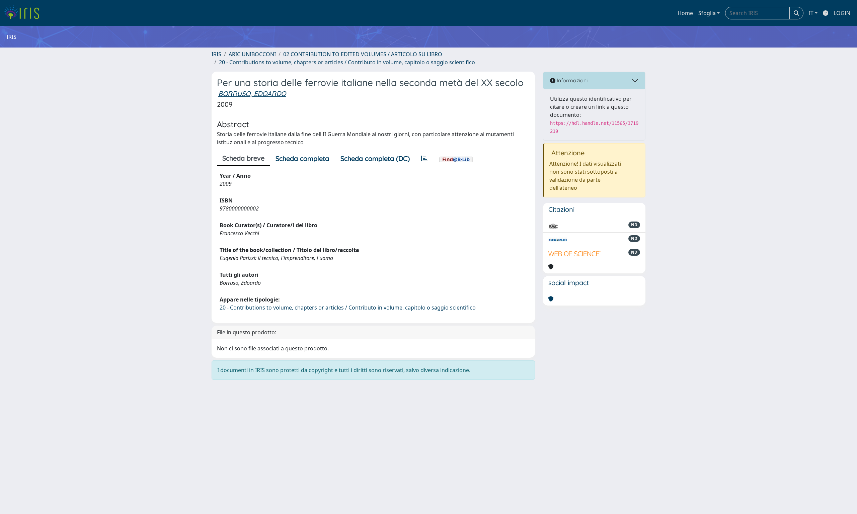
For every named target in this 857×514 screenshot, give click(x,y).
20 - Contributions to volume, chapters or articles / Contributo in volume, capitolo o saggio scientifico (347, 62)
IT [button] (811, 13)
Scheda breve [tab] (243, 158)
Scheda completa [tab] (302, 158)
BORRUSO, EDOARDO (252, 93)
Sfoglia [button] (707, 13)
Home (685, 13)
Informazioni (571, 80)
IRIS (216, 54)
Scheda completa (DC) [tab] (375, 158)
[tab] (424, 159)
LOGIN (842, 13)
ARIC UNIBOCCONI (252, 54)
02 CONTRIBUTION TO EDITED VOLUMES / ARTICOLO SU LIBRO (362, 54)
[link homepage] (24, 13)
